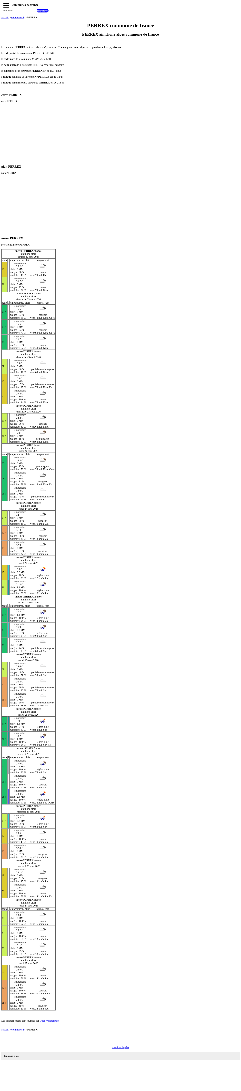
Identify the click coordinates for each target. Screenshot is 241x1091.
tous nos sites (11, 1056)
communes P (17, 17)
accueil (5, 17)
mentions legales (120, 1047)
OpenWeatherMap (49, 1020)
